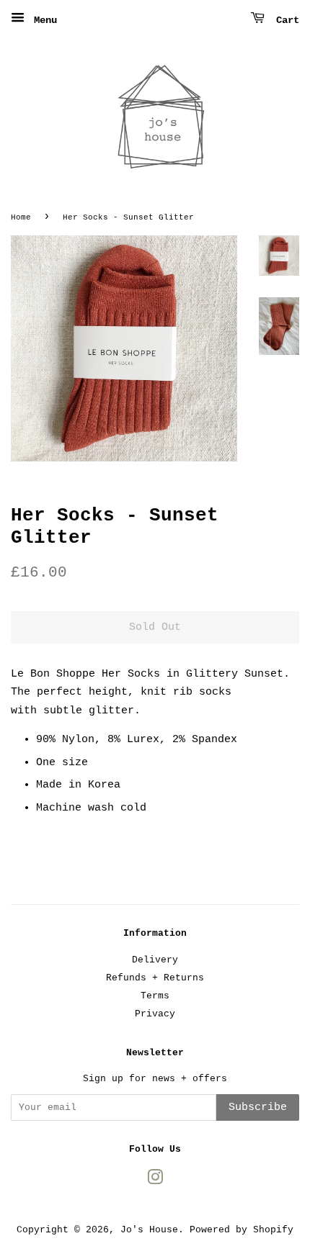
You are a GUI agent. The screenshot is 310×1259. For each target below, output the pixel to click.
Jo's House (149, 1229)
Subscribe (258, 1107)
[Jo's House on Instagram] (155, 1180)
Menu (42, 20)
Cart (284, 20)
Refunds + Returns (155, 978)
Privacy (155, 1013)
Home (21, 217)
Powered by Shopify (241, 1229)
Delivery (155, 960)
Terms (155, 995)
